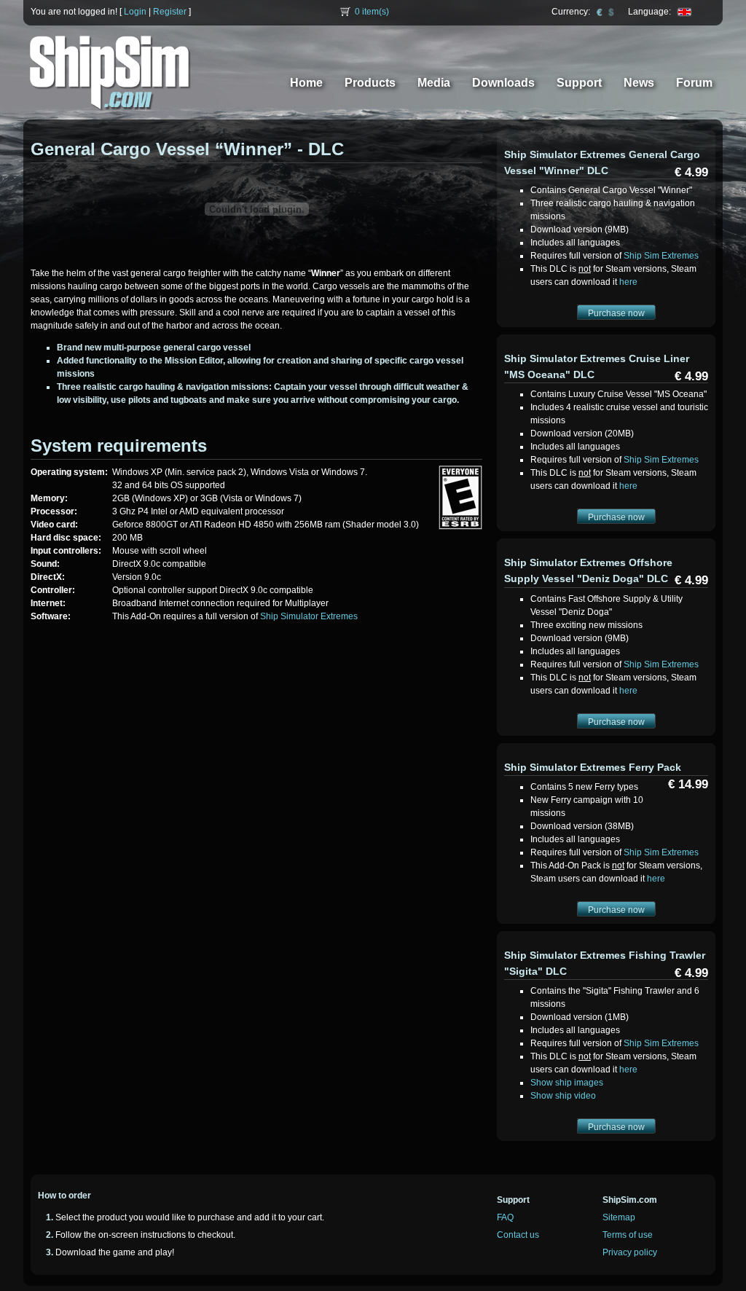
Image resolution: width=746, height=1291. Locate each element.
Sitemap (618, 1217)
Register (169, 12)
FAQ (505, 1217)
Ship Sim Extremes (661, 256)
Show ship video (563, 1096)
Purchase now (616, 313)
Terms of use (627, 1235)
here (628, 282)
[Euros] (599, 12)
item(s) (372, 12)
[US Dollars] (611, 12)
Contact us (518, 1235)
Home (306, 82)
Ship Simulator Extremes (309, 616)
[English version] (684, 12)
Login (135, 12)
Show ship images (566, 1083)
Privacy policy (629, 1252)
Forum (694, 82)
